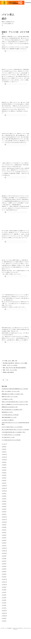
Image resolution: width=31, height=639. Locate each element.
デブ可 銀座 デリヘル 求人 (7, 399)
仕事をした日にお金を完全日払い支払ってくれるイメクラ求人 (15, 401)
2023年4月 (4, 537)
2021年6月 (4, 595)
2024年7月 (4, 498)
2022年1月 (4, 576)
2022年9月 (4, 556)
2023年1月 (4, 545)
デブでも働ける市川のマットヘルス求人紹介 (11, 434)
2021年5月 (4, 597)
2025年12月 (4, 454)
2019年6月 (4, 618)
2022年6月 (4, 563)
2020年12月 (4, 610)
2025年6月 (4, 470)
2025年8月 (4, 464)
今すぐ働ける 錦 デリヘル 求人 (8, 437)
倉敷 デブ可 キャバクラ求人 (10, 370)
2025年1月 (4, 483)
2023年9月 (4, 524)
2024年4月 (4, 506)
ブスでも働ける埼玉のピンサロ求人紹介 (10, 414)
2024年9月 (4, 493)
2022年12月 (4, 548)
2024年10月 (4, 490)
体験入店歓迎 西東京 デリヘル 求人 (9, 417)
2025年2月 (4, 480)
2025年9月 (4, 462)
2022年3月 (4, 571)
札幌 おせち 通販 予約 (11, 360)
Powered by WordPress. (18, 628)
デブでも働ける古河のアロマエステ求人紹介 (11, 440)
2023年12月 (4, 516)
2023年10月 (4, 522)
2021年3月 (4, 602)
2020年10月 (4, 615)
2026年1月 (4, 451)
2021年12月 (4, 579)
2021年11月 (4, 582)
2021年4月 (4, 600)
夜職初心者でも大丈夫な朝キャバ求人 (10, 407)
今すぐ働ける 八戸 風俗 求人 (8, 420)
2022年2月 (4, 574)
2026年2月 (4, 449)
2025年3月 (4, 477)
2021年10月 (4, 584)
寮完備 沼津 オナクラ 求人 (7, 412)
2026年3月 (4, 446)
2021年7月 (4, 592)
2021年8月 (4, 589)
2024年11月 (4, 488)
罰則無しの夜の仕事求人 (8, 372)
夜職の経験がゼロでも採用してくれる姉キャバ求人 (12, 394)
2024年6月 (4, 501)
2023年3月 (4, 540)
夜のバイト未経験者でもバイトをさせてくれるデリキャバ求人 (15, 404)
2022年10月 (4, 553)
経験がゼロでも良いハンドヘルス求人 (10, 396)
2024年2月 (4, 511)
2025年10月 (4, 459)
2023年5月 (4, 535)
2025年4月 (4, 475)
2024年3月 (4, 509)
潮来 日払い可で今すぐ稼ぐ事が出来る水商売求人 (14, 367)
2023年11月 (4, 519)
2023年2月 (4, 542)
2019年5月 (4, 621)
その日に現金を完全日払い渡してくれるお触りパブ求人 (13, 432)
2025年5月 (4, 472)
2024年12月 (4, 485)
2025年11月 (4, 457)
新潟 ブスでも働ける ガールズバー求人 (11, 391)
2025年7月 (4, 467)
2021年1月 (4, 608)
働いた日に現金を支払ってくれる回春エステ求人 (12, 409)
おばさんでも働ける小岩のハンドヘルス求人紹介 (12, 427)
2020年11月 (4, 613)
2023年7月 (4, 529)
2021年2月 (4, 605)
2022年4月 (4, 568)
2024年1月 (4, 514)
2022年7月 (4, 561)
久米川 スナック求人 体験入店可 (7, 379)
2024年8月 (4, 496)
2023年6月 (4, 532)
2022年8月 (4, 558)
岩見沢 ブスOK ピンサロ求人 (10, 365)
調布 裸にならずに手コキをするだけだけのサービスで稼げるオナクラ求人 (3, 379)
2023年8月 (4, 527)
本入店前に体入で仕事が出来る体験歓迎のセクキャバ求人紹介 (15, 388)
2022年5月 (4, 566)
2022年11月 (4, 550)
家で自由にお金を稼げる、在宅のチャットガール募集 (15, 363)
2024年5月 (4, 503)
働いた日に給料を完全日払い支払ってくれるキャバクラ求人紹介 (15, 429)
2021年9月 (4, 587)
